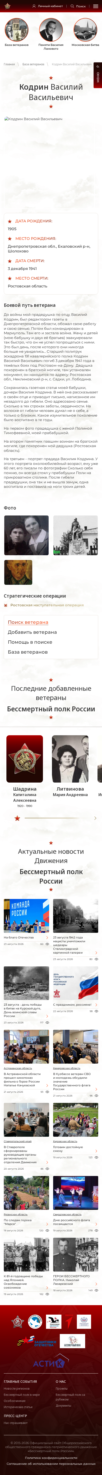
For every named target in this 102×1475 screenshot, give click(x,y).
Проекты (62, 1389)
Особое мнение (14, 1401)
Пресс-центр (15, 1415)
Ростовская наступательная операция (47, 605)
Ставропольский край (18, 1141)
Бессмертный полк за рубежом (70, 1397)
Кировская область (65, 1141)
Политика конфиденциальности (51, 1458)
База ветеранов (33, 64)
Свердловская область (67, 1214)
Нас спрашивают (16, 1423)
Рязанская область (16, 1214)
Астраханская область (18, 1068)
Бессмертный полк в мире (22, 1395)
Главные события (20, 1381)
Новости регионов (17, 1389)
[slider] (17, 818)
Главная (9, 64)
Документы (63, 1406)
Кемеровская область (66, 1068)
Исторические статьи (18, 1407)
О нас (61, 1381)
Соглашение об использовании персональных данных (51, 1464)
